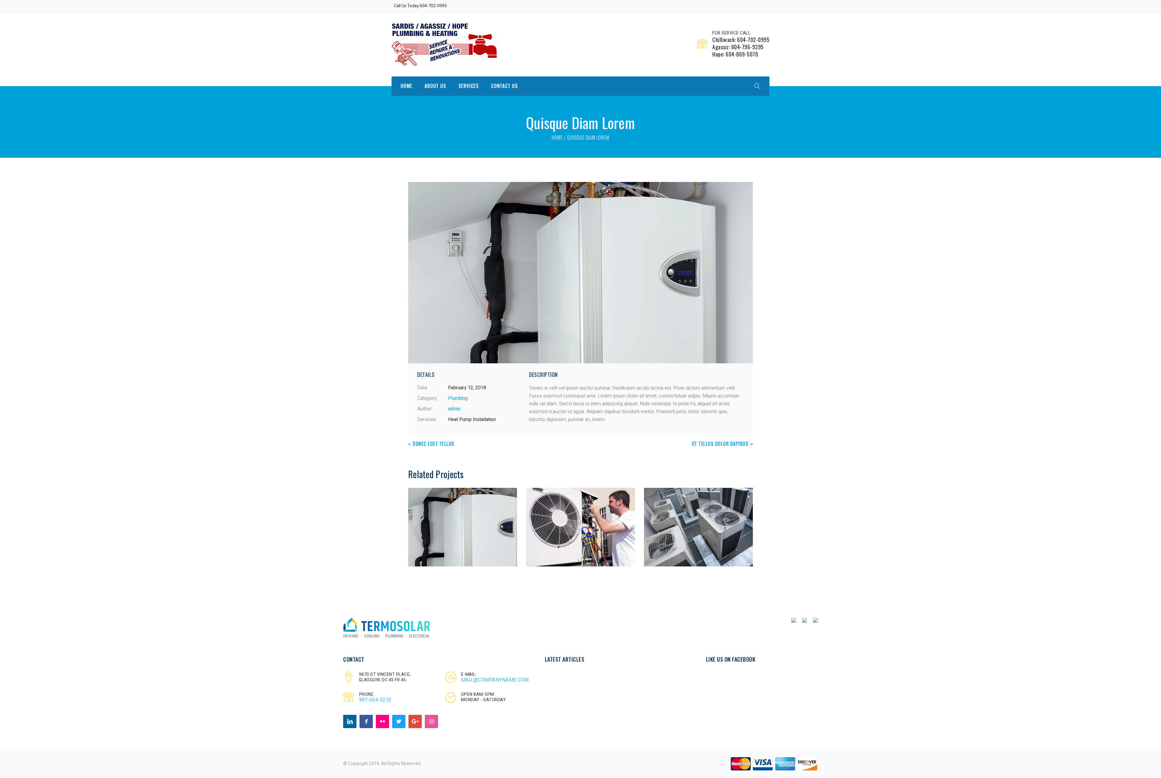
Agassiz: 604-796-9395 (738, 47)
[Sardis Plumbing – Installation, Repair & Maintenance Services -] (444, 44)
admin (454, 409)
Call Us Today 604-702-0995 (420, 6)
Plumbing (458, 398)
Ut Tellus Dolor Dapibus (720, 444)
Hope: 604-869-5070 (735, 54)
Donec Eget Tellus (433, 444)
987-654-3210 (375, 700)
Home (557, 137)
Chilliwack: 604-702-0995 (740, 40)
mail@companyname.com (495, 680)
